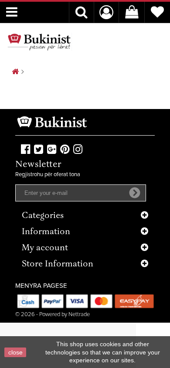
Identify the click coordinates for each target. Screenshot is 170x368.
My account (45, 248)
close (15, 352)
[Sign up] (134, 192)
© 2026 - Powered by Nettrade (52, 314)
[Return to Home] (15, 72)
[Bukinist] (39, 42)
